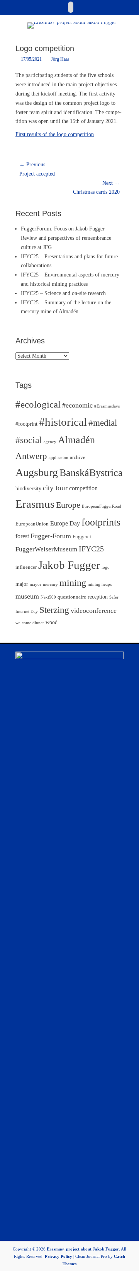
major (21, 584)
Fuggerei (82, 536)
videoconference (94, 610)
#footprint (26, 424)
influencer (26, 567)
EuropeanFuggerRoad (101, 506)
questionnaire (72, 597)
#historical (63, 422)
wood (52, 622)
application (58, 458)
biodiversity (28, 488)
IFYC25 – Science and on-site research (63, 293)
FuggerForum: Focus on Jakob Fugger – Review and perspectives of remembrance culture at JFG (66, 238)
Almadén (76, 439)
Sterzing (54, 610)
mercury (50, 584)
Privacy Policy (58, 1256)
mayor (35, 584)
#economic (77, 405)
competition (83, 488)
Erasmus (34, 504)
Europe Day (65, 523)
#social (28, 440)
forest (22, 536)
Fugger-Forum (51, 536)
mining (72, 582)
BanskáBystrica (91, 472)
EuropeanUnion (32, 524)
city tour (55, 488)
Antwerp (31, 456)
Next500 (48, 597)
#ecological (38, 404)
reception (98, 597)
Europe (68, 505)
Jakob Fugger (69, 565)
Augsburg (36, 472)
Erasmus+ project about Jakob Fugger (83, 1249)
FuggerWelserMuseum (46, 549)
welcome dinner (29, 623)
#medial (102, 423)
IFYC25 (91, 548)
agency (50, 442)
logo (106, 567)
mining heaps (100, 584)
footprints (100, 522)
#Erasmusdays (107, 406)
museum (27, 596)
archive (77, 457)
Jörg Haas (60, 59)
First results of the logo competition (54, 134)
